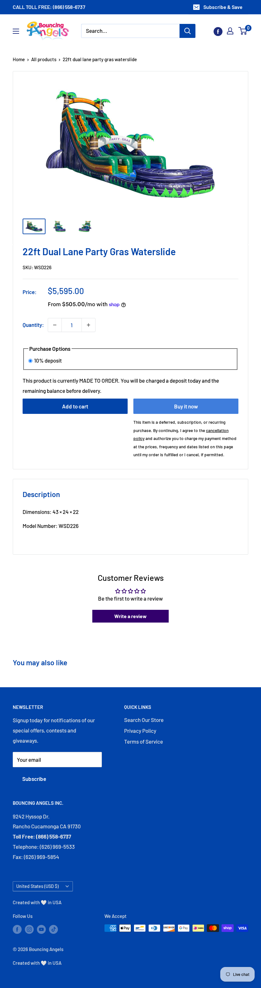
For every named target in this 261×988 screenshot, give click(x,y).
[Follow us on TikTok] (53, 929)
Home (19, 59)
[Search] (187, 31)
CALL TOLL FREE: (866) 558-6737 (49, 7)
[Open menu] (16, 31)
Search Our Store (144, 720)
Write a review (130, 616)
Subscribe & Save (223, 7)
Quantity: (33, 324)
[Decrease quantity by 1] (54, 325)
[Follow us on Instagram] (29, 929)
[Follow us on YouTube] (41, 929)
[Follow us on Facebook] (218, 31)
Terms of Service (143, 741)
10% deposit (48, 360)
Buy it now (186, 406)
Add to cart (75, 406)
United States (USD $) (37, 886)
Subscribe (34, 778)
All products (43, 59)
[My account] (230, 30)
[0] (243, 31)
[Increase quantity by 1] (88, 325)
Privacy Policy (140, 730)
